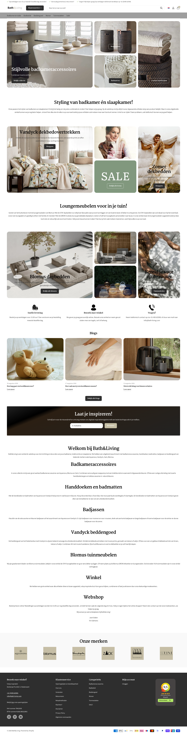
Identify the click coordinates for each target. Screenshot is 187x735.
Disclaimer (59, 709)
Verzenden (59, 692)
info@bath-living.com (14, 696)
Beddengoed (38, 15)
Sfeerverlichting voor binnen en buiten (137, 386)
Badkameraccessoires (96, 684)
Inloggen (125, 684)
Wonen (48, 15)
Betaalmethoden (61, 700)
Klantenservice (34, 8)
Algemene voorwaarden (63, 717)
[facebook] (21, 717)
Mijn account (128, 679)
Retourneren (60, 696)
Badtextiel (27, 15)
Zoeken (161, 8)
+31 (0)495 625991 (12, 693)
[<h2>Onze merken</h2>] (20, 653)
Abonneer (111, 425)
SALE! (91, 705)
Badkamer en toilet (14, 15)
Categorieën (95, 679)
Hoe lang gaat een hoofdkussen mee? (20, 386)
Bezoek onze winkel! (17, 679)
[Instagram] (9, 717)
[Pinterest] (15, 717)
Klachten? (59, 705)
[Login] (173, 8)
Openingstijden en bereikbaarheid (67, 684)
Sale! (68, 15)
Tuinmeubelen (58, 15)
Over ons (58, 688)
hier (12, 702)
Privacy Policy (60, 713)
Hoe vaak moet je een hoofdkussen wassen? (81, 386)
